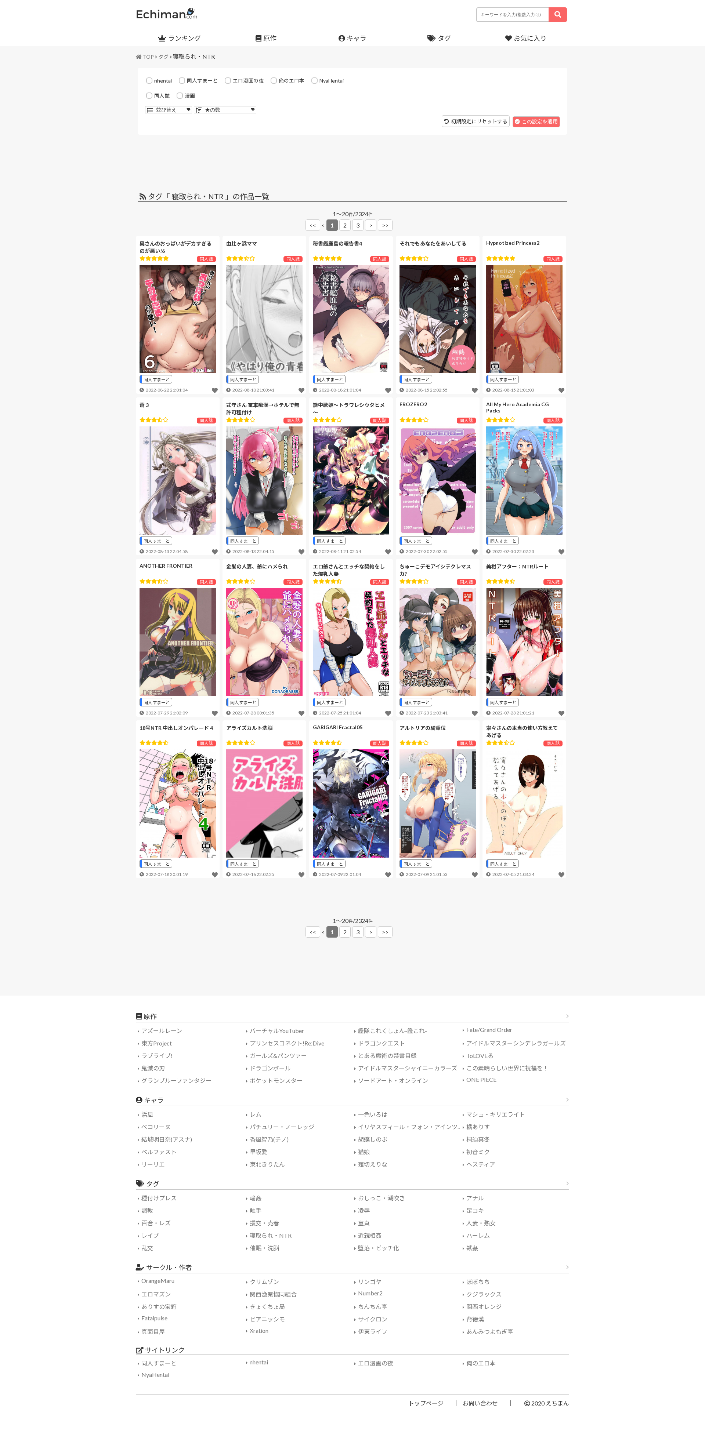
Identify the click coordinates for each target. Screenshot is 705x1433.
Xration (259, 1330)
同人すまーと (202, 80)
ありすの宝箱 (159, 1306)
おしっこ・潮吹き (381, 1197)
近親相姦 (370, 1235)
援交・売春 (264, 1222)
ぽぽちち (478, 1281)
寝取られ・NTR (194, 56)
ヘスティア (480, 1164)
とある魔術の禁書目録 (387, 1055)
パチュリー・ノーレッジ (282, 1126)
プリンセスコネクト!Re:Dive (287, 1043)
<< (313, 225)
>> (385, 225)
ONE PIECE (481, 1079)
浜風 (147, 1114)
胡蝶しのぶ (372, 1139)
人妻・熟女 (481, 1222)
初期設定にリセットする (479, 121)
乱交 (147, 1247)
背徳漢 (475, 1319)
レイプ (150, 1235)
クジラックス (484, 1294)
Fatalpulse (154, 1317)
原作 (269, 38)
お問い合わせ (480, 1403)
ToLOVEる (480, 1055)
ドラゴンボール (270, 1068)
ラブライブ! (157, 1055)
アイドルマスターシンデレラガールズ (516, 1043)
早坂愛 (258, 1151)
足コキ (475, 1210)
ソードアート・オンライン (393, 1080)
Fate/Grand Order (489, 1029)
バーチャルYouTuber (277, 1030)
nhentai (163, 80)
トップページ (426, 1403)
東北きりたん (267, 1164)
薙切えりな (372, 1164)
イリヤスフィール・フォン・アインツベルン (411, 1126)
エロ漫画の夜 (248, 80)
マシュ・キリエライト (495, 1114)
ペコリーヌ (156, 1126)
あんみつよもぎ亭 (489, 1331)
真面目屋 (153, 1331)
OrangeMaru (157, 1280)
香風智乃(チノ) (269, 1139)
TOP (148, 57)
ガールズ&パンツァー (278, 1055)
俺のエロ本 (291, 80)
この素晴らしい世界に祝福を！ (507, 1068)
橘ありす (478, 1126)
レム (255, 1114)
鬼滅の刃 (153, 1068)
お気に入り (530, 38)
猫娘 (364, 1151)
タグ (444, 38)
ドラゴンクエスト (381, 1043)
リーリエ (153, 1164)
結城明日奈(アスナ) (166, 1139)
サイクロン (372, 1319)
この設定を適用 (540, 121)
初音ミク (478, 1151)
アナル (475, 1197)
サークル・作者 (169, 1267)
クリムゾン (264, 1281)
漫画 (190, 95)
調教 (147, 1210)
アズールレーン (161, 1030)
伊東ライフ (372, 1331)
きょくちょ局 (267, 1306)
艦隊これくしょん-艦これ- (392, 1030)
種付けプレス (159, 1197)
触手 (255, 1210)
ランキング (184, 38)
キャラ (356, 38)
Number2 (370, 1293)
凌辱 (364, 1210)
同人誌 (162, 95)
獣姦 (472, 1247)
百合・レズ (156, 1222)
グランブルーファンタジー (176, 1080)
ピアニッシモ (267, 1319)
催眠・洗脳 (264, 1247)
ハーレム (478, 1235)
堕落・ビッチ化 (378, 1247)
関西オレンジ (484, 1306)
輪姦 (255, 1197)
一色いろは (372, 1114)
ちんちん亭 (372, 1306)
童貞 (364, 1222)
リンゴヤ (370, 1281)
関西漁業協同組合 (273, 1294)
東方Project (156, 1043)
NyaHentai (331, 80)
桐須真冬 (478, 1139)
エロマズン (156, 1294)
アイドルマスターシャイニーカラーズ (407, 1068)
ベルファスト (159, 1151)
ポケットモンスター (276, 1080)
